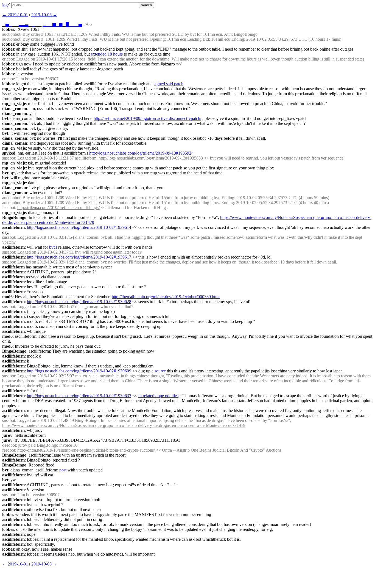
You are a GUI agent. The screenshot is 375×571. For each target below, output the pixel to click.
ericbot (8, 59)
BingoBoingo (14, 217)
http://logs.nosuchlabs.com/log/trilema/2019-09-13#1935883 (151, 158)
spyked (8, 153)
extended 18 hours (107, 54)
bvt (5, 118)
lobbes (8, 29)
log (5, 4)
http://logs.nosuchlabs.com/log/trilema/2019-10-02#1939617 (79, 257)
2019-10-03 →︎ (44, 14)
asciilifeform (13, 227)
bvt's (53, 247)
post (62, 470)
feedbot (8, 207)
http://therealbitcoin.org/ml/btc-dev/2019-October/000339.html (166, 296)
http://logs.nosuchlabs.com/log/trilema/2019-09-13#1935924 (141, 153)
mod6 (7, 296)
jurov (7, 435)
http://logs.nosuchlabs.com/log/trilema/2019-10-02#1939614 (79, 227)
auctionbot (11, 34)
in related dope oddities (158, 395)
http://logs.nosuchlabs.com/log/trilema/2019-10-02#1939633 (79, 395)
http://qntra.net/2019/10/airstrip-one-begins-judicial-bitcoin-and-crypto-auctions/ (86, 450)
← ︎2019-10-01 (15, 14)
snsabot (8, 158)
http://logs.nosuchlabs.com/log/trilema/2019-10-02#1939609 (79, 371)
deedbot (9, 445)
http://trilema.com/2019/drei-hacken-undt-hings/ (58, 207)
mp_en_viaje (14, 88)
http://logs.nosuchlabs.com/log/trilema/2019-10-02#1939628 (79, 301)
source (160, 371)
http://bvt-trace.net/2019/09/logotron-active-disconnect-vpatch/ (147, 118)
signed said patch (168, 83)
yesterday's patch (295, 158)
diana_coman (14, 108)
